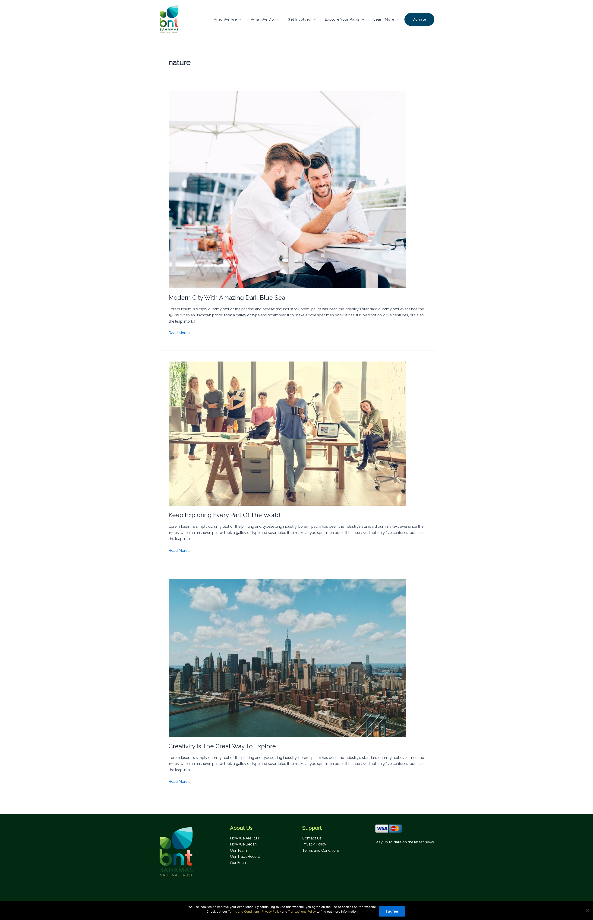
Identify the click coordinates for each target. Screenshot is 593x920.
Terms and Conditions (321, 850)
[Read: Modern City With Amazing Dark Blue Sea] (287, 189)
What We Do (262, 19)
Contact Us (312, 838)
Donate (419, 19)
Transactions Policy (302, 911)
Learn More (383, 19)
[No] (587, 910)
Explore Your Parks (342, 19)
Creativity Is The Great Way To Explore (222, 746)
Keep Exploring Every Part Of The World (224, 514)
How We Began (243, 844)
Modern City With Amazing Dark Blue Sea (227, 297)
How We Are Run (244, 838)
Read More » (179, 333)
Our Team (238, 850)
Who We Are (225, 19)
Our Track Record (245, 856)
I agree (392, 911)
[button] (239, 19)
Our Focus (239, 863)
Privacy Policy (314, 844)
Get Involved (299, 19)
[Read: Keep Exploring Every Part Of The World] (287, 433)
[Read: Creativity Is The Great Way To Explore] (287, 657)
